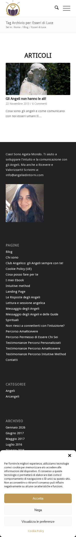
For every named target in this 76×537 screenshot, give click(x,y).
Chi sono (12, 257)
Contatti (12, 360)
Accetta (38, 498)
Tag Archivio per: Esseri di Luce (29, 23)
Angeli (10, 391)
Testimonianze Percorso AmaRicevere (33, 348)
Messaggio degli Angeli (22, 309)
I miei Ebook (15, 280)
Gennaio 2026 (15, 427)
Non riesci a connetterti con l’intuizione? (35, 326)
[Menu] (64, 8)
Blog (9, 252)
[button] (70, 455)
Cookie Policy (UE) (19, 269)
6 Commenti (39, 103)
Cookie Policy (36, 531)
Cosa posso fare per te (22, 274)
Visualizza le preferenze (38, 521)
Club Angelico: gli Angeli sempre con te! (34, 263)
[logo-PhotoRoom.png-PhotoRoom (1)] (31, 8)
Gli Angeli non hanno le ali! (26, 99)
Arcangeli (12, 396)
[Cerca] (54, 8)
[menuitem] (54, 8)
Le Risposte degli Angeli (23, 297)
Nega (38, 510)
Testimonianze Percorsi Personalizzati (33, 343)
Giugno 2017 (15, 433)
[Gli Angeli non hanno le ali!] (38, 79)
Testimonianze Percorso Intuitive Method (36, 354)
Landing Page (15, 291)
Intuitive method (18, 286)
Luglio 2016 (14, 444)
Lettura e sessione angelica (25, 303)
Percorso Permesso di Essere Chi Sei (32, 337)
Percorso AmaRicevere (22, 331)
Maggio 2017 (15, 439)
